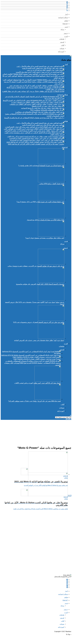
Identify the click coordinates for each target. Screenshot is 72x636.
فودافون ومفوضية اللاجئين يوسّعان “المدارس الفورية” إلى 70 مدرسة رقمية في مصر (36, 85)
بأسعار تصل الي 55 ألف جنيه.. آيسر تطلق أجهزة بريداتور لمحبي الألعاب (37, 383)
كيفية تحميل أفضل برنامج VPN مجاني (51, 184)
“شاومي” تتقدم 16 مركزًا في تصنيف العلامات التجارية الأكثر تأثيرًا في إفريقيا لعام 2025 (36, 144)
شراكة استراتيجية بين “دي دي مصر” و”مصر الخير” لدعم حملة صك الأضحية (40, 72)
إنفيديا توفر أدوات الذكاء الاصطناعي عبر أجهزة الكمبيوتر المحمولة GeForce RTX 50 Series (31, 355)
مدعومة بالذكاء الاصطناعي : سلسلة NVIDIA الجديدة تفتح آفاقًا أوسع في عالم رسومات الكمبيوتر (32, 364)
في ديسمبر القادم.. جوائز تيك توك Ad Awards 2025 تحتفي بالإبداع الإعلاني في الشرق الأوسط (33, 100)
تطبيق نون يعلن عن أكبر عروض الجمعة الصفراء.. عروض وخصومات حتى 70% (38, 322)
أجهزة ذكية (61, 51)
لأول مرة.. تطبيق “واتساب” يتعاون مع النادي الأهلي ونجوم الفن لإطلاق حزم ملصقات (37, 104)
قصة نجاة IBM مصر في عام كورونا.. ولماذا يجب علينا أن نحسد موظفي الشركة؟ (34, 401)
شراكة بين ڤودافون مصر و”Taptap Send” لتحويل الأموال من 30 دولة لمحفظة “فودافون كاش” (33, 80)
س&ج (62, 29)
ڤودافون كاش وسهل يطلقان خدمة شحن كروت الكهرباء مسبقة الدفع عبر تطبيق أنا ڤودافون (34, 131)
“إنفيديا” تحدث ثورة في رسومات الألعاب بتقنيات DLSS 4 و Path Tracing (37, 359)
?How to (65, 23)
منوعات (62, 48)
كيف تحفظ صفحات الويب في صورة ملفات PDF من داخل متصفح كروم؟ (40, 202)
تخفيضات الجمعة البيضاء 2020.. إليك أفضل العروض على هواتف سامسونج (40, 284)
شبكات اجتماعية (63, 17)
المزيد (66, 36)
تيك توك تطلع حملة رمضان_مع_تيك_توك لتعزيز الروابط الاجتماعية (42, 108)
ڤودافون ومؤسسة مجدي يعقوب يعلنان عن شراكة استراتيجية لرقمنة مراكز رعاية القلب (35, 136)
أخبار (66, 14)
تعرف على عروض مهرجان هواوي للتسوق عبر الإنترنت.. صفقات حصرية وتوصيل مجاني (36, 266)
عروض (66, 33)
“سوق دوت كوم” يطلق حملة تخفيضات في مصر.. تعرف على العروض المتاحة (39, 340)
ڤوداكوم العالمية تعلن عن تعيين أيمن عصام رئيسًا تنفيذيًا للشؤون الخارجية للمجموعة (37, 140)
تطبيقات (61, 39)
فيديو (66, 27)
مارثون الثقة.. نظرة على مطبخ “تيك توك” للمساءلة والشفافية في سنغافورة (39, 112)
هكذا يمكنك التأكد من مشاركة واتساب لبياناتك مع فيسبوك (45, 220)
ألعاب (62, 45)
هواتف (66, 20)
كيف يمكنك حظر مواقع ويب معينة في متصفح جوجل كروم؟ (44, 238)
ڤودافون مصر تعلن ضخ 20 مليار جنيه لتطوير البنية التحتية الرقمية (43, 68)
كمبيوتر (62, 42)
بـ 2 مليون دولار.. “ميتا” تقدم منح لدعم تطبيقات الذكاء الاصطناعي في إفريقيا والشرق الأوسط (34, 118)
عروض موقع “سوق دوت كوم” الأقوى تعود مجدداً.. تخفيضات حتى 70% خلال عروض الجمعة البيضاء (34, 303)
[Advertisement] (36, 432)
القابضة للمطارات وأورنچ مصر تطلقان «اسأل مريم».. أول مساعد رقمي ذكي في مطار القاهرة (33, 91)
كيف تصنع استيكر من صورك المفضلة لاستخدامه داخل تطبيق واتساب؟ (41, 165)
